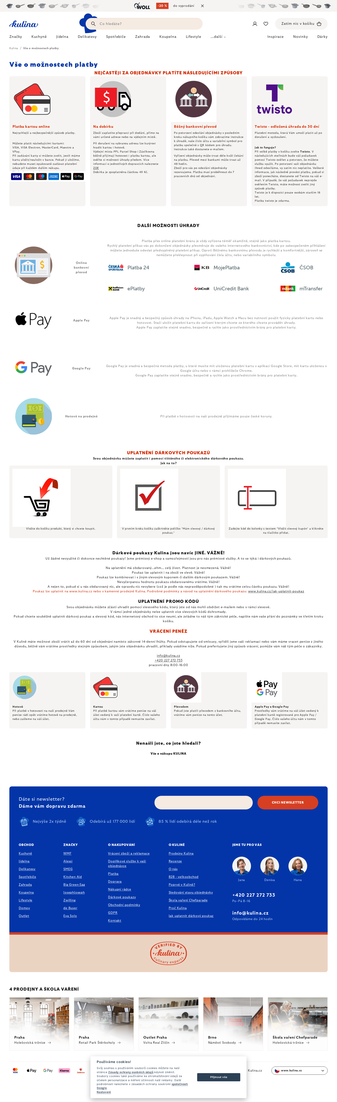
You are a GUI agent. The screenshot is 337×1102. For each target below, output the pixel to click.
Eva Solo (70, 915)
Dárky (322, 37)
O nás (173, 869)
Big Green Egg (74, 884)
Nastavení (104, 1092)
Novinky (300, 37)
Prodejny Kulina (181, 853)
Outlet (24, 915)
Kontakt (114, 920)
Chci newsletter (288, 802)
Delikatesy (27, 869)
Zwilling (69, 900)
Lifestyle (25, 900)
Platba (113, 873)
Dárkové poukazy (122, 897)
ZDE (96, 168)
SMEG (68, 869)
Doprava (115, 881)
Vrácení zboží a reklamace (129, 853)
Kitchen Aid (72, 876)
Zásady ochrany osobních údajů (130, 1072)
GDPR (112, 912)
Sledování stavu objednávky (191, 892)
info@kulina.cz (168, 655)
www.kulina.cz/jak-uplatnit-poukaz (276, 591)
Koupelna (26, 892)
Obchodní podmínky (124, 905)
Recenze (175, 861)
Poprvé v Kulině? (182, 884)
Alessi (68, 861)
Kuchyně (25, 853)
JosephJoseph (74, 892)
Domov (24, 908)
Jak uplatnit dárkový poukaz (191, 915)
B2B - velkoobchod (184, 876)
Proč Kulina (178, 908)
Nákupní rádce (119, 889)
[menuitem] (15, 37)
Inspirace (275, 37)
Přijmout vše (218, 1077)
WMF (67, 853)
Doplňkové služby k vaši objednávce (127, 864)
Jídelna (24, 861)
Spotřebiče (27, 876)
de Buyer (70, 908)
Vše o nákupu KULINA (168, 753)
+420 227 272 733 (169, 660)
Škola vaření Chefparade (188, 900)
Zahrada (25, 884)
